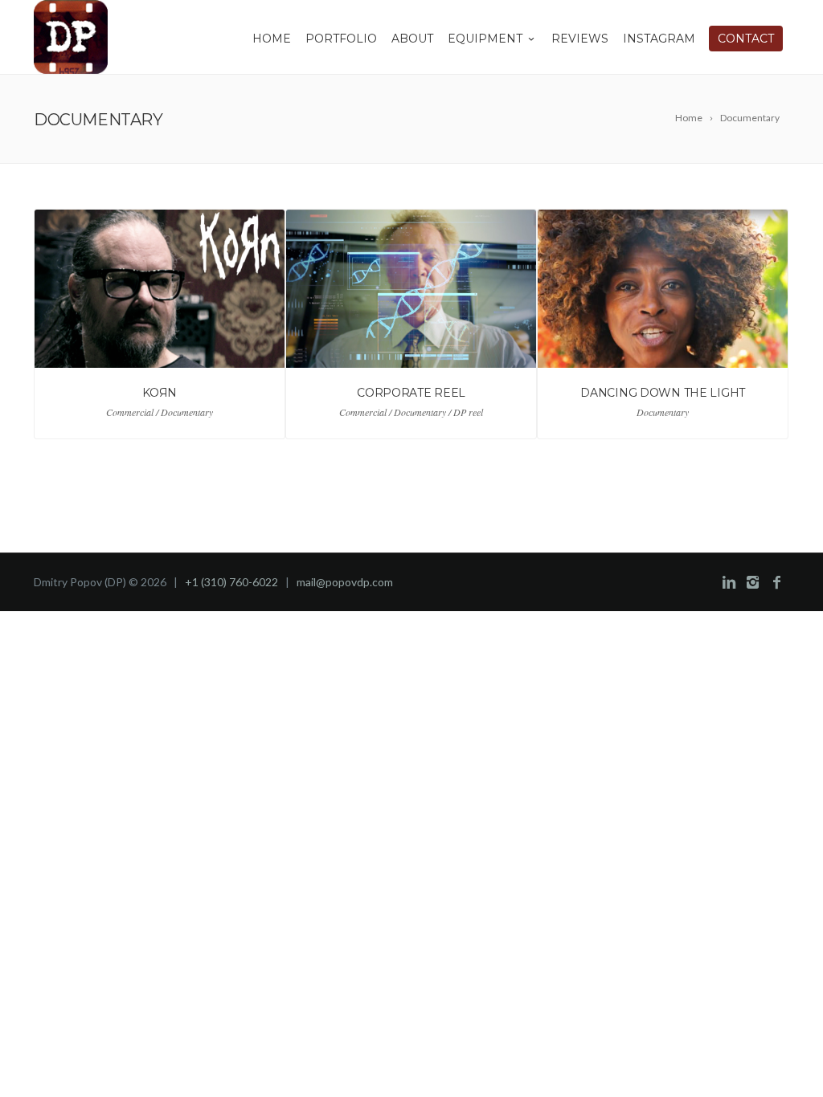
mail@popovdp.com (345, 582)
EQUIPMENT (485, 38)
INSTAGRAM (659, 38)
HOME (271, 38)
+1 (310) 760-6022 (231, 582)
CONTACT (746, 38)
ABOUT (412, 38)
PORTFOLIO (341, 38)
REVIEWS (579, 38)
